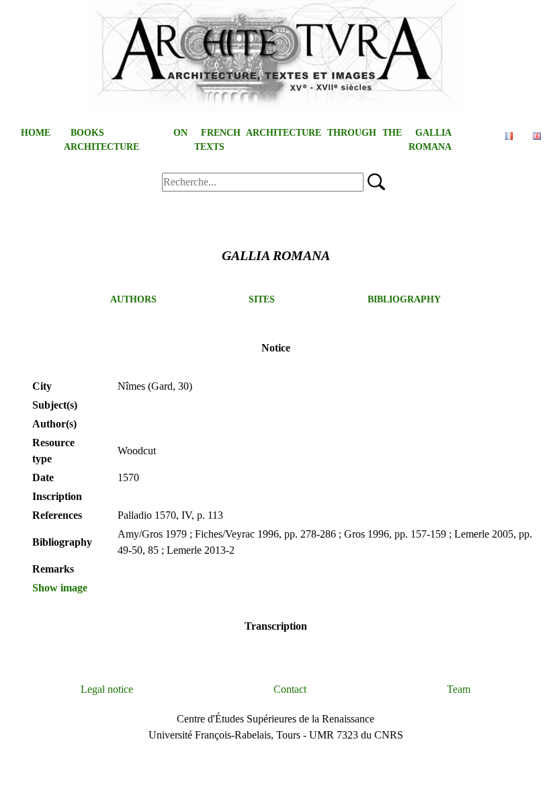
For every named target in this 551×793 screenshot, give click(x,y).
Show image (59, 587)
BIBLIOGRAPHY (404, 299)
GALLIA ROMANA (430, 140)
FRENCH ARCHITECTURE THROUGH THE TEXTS (298, 140)
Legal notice (107, 689)
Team (458, 689)
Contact (289, 689)
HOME (35, 133)
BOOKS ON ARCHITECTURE (125, 140)
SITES (262, 299)
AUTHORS (133, 299)
